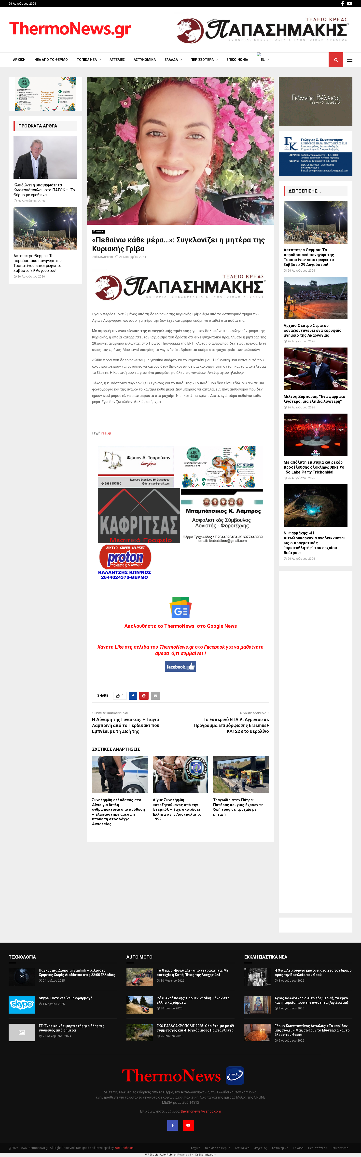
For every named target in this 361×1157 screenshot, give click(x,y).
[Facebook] (172, 1125)
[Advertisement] (315, 742)
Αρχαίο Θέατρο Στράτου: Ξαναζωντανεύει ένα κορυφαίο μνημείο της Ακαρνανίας (313, 330)
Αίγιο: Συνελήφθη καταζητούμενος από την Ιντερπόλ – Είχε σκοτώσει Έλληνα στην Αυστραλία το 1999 (177, 809)
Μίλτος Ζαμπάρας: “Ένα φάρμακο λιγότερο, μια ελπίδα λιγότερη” (314, 399)
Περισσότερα (202, 60)
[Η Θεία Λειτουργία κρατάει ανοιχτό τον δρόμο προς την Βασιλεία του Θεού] (257, 977)
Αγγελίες (117, 60)
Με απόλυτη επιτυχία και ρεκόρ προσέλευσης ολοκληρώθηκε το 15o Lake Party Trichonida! (314, 467)
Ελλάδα (171, 60)
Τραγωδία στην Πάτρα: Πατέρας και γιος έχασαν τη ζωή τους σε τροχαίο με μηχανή (238, 807)
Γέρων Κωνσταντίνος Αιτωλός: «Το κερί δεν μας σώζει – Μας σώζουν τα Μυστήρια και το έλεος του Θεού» (312, 1030)
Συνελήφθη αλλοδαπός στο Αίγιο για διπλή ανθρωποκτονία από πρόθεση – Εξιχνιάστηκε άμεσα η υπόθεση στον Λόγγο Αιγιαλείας (118, 812)
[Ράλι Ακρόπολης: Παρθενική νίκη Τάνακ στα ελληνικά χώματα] (139, 1005)
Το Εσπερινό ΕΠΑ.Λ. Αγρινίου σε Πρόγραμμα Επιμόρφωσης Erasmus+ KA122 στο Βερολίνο (231, 725)
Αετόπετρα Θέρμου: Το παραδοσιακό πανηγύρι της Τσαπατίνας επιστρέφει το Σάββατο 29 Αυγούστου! (38, 263)
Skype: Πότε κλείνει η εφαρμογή (65, 998)
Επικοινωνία (237, 60)
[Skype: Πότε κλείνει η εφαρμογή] (22, 1005)
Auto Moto (139, 957)
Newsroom (105, 257)
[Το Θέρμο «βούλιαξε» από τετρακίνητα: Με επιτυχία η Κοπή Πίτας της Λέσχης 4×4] (139, 977)
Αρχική (19, 60)
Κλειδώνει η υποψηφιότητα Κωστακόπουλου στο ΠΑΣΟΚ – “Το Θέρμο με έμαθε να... (44, 190)
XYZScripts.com (205, 1154)
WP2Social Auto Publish (161, 1154)
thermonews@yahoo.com (201, 1111)
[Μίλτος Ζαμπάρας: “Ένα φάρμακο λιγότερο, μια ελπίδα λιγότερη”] (315, 369)
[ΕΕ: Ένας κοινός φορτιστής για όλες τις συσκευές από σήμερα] (22, 1032)
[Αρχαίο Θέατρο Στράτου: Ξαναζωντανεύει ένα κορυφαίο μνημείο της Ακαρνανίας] (315, 298)
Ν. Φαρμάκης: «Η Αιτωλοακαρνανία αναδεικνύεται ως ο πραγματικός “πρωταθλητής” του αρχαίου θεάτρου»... (314, 543)
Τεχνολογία (22, 957)
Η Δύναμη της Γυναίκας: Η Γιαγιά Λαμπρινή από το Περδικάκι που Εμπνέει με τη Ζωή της (125, 725)
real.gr (106, 433)
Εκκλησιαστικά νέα (265, 957)
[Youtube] (188, 1125)
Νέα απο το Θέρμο (51, 60)
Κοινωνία (98, 231)
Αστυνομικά (145, 60)
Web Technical (124, 1148)
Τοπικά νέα (87, 60)
